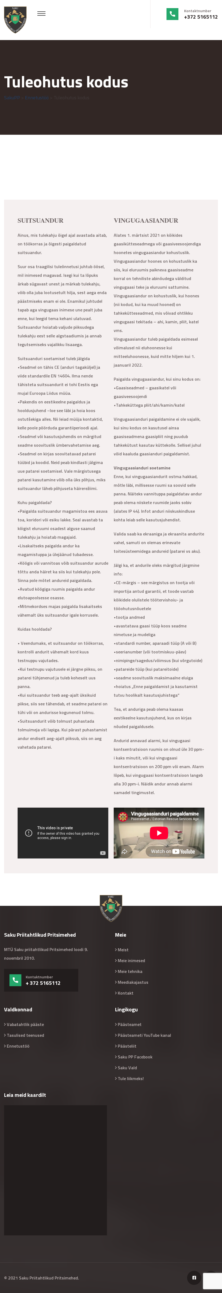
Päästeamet (130, 1024)
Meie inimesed (131, 960)
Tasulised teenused (25, 1035)
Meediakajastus (133, 982)
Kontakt (125, 993)
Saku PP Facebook (135, 1057)
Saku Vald (127, 1067)
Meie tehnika (130, 971)
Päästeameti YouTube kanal (144, 1035)
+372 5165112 (201, 17)
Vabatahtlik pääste (25, 1024)
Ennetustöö (18, 1046)
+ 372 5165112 (43, 983)
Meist (123, 949)
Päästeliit (127, 1046)
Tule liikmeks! (131, 1078)
